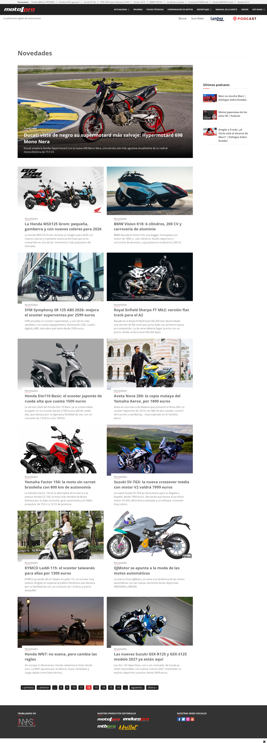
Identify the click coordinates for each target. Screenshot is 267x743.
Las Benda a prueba (175, 2)
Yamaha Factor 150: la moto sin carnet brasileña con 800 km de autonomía (60, 484)
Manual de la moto (226, 9)
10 (73, 687)
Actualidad (120, 9)
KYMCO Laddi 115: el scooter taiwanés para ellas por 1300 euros (60, 570)
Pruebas (137, 9)
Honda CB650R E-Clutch (223, 2)
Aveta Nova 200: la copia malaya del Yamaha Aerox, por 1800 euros (147, 398)
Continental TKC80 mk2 (198, 2)
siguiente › (137, 687)
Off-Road (257, 9)
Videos (244, 9)
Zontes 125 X (139, 2)
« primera (28, 687)
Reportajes (203, 9)
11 (81, 687)
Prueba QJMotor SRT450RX (43, 2)
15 (111, 687)
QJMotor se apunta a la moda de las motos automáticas (147, 570)
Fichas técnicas (154, 9)
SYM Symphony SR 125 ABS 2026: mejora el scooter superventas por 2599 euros (62, 312)
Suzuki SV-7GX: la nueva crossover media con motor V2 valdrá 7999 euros (151, 484)
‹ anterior (43, 687)
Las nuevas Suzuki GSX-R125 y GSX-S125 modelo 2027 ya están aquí (150, 656)
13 (96, 687)
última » (152, 687)
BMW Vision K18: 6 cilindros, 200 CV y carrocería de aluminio (148, 226)
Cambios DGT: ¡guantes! (69, 2)
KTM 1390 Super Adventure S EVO (114, 2)
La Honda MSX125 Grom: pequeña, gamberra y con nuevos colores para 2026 (63, 226)
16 (118, 687)
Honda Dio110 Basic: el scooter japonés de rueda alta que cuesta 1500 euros (63, 398)
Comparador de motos (180, 9)
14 (103, 687)
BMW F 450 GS (156, 2)
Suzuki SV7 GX (90, 2)
